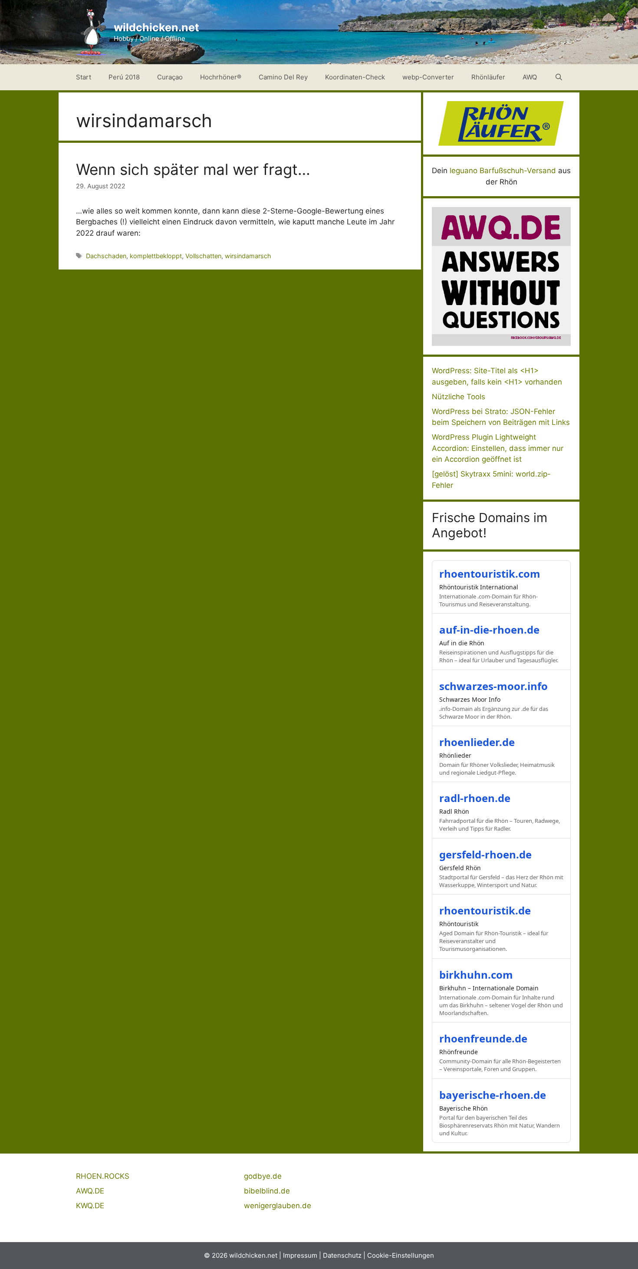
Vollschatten (203, 256)
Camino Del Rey (283, 77)
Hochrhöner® (220, 77)
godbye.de (263, 1176)
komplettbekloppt (156, 256)
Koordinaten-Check (355, 77)
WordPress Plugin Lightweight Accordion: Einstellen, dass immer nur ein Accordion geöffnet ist (497, 448)
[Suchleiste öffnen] (559, 77)
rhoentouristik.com (489, 573)
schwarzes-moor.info (493, 686)
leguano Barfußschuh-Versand (503, 170)
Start (83, 77)
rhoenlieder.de (477, 742)
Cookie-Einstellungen (400, 1255)
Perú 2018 (124, 77)
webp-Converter (428, 77)
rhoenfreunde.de (483, 1038)
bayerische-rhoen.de (492, 1095)
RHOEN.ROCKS (102, 1176)
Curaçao (170, 77)
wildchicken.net (156, 27)
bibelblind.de (267, 1191)
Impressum (300, 1255)
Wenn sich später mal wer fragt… (193, 169)
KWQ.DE (90, 1205)
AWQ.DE (90, 1191)
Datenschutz (342, 1255)
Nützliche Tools (458, 396)
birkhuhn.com (476, 974)
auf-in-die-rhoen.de (489, 629)
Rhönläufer (488, 77)
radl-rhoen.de (474, 798)
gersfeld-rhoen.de (485, 854)
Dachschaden (106, 256)
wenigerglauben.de (277, 1205)
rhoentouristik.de (485, 910)
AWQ (530, 77)
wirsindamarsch (248, 256)
